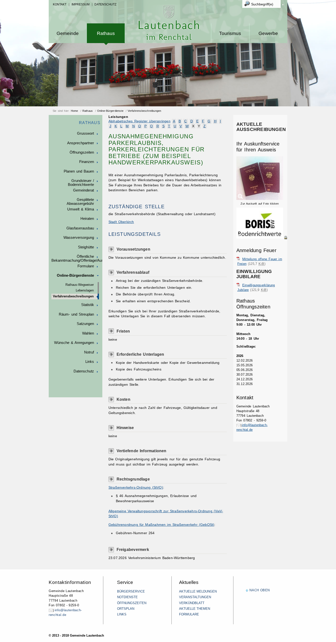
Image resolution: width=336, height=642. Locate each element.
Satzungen (85, 324)
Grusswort (85, 133)
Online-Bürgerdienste (110, 110)
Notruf (89, 352)
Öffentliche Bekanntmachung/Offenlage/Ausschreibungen (76, 258)
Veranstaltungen (195, 597)
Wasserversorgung (78, 238)
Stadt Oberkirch (121, 222)
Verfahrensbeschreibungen (144, 110)
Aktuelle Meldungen (198, 591)
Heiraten (87, 219)
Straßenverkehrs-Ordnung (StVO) (135, 487)
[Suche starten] (282, 4)
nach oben (259, 590)
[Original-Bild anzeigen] (261, 242)
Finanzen (86, 162)
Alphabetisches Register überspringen (139, 121)
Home (74, 110)
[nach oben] (247, 591)
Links (89, 362)
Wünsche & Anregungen (74, 343)
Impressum (81, 4)
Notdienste (127, 597)
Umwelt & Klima (80, 209)
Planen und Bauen (79, 171)
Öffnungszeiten (82, 152)
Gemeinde (68, 33)
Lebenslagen (85, 290)
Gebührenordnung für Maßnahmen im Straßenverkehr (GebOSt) (161, 525)
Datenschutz (105, 4)
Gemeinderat (83, 190)
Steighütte (86, 247)
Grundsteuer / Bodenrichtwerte (81, 183)
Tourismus (230, 33)
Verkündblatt (191, 603)
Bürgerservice (131, 591)
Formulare (85, 266)
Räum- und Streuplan (76, 314)
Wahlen (88, 333)
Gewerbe (268, 33)
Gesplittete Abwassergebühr (80, 202)
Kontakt (59, 4)
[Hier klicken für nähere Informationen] (261, 237)
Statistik (87, 305)
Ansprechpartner (80, 143)
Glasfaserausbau (80, 228)
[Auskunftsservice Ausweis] (259, 199)
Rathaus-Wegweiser (79, 285)
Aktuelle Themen (194, 608)
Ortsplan (125, 608)
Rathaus (106, 33)
